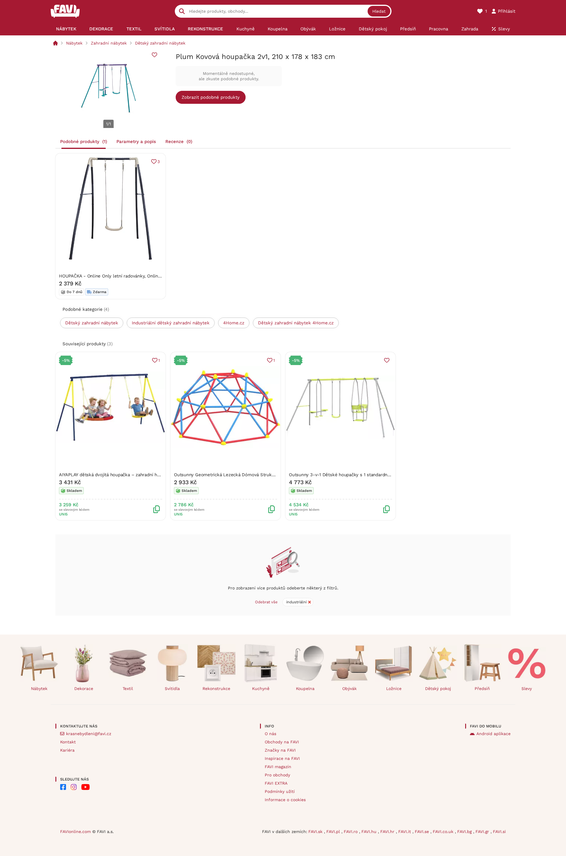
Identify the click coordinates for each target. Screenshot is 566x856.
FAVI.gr (483, 831)
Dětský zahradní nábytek (160, 43)
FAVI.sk (316, 831)
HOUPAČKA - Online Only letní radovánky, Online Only (115, 276)
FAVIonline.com (75, 831)
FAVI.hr (388, 831)
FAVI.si (499, 831)
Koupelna (305, 688)
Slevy (526, 688)
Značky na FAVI (280, 750)
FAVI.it (405, 831)
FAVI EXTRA (276, 783)
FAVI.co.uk (444, 831)
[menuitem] (66, 28)
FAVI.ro (351, 831)
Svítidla (172, 688)
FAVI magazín (278, 766)
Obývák (349, 688)
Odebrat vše (266, 602)
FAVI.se (422, 831)
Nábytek (74, 43)
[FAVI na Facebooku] (63, 787)
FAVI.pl (333, 831)
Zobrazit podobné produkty (211, 97)
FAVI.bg (465, 831)
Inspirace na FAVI (282, 758)
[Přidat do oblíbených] (154, 55)
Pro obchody (277, 775)
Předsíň (482, 688)
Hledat (379, 11)
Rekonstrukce (216, 688)
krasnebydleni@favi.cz (88, 733)
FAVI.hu (369, 831)
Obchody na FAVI (282, 742)
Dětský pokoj (438, 688)
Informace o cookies (285, 799)
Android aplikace (493, 733)
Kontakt (68, 742)
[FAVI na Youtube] (85, 787)
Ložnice (394, 688)
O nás (270, 733)
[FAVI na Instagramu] (74, 787)
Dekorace (83, 688)
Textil (128, 688)
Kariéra (67, 750)
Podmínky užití (280, 791)
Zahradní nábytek (109, 43)
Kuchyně (260, 688)
